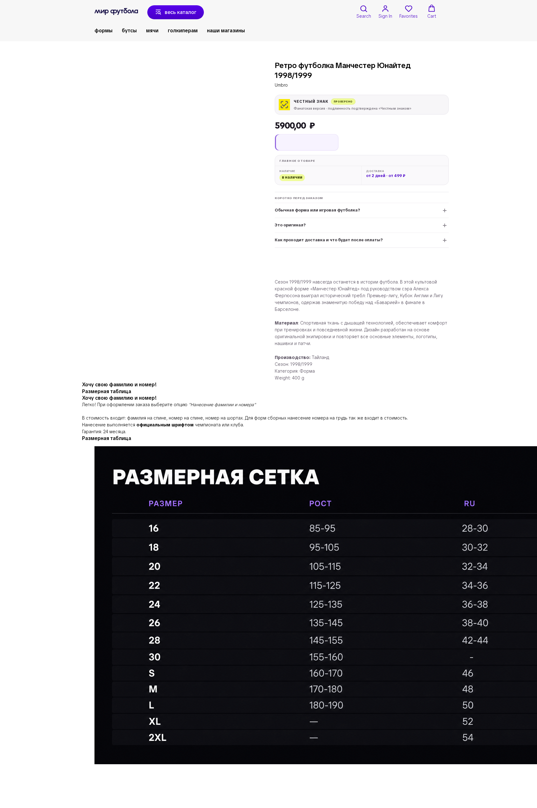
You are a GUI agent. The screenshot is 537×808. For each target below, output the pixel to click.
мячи (152, 30)
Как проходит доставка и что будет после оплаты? (329, 240)
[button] (363, 12)
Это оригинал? (290, 225)
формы (103, 30)
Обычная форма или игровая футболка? (317, 210)
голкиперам (183, 30)
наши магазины (226, 30)
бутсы (129, 30)
